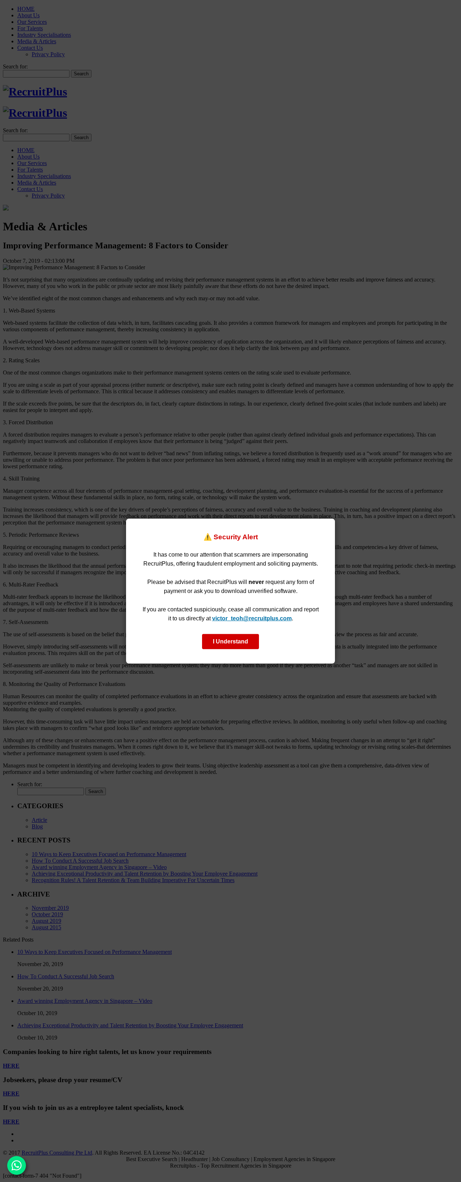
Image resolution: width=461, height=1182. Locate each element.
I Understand (230, 641)
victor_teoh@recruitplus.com (252, 618)
